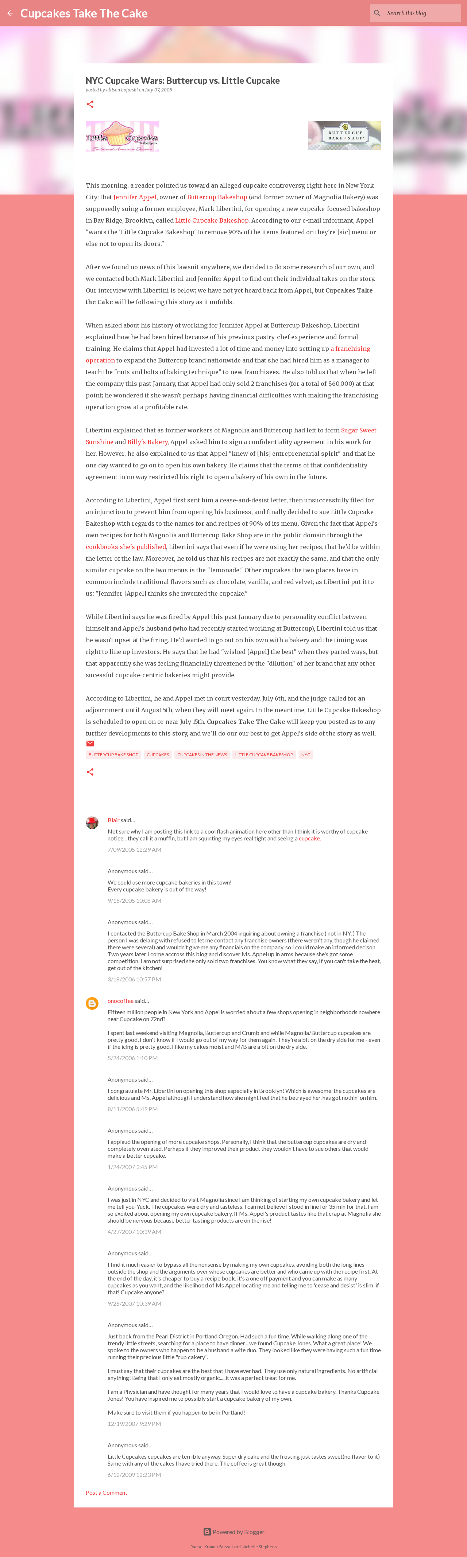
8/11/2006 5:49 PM (133, 1108)
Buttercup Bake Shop (113, 754)
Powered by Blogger (238, 1531)
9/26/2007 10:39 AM (135, 1303)
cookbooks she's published (126, 546)
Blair (114, 819)
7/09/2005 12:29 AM (135, 849)
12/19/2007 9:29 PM (134, 1423)
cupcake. (310, 838)
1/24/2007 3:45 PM (133, 1166)
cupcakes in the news (202, 754)
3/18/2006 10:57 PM (134, 979)
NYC (305, 754)
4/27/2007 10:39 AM (135, 1231)
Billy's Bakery (147, 442)
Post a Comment (106, 1492)
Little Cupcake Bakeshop (211, 220)
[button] (90, 105)
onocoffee (121, 1000)
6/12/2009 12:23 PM (134, 1474)
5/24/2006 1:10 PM (133, 1057)
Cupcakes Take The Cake (84, 13)
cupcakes (158, 754)
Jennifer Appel (135, 197)
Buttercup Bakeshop (217, 197)
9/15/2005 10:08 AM (135, 900)
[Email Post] (90, 746)
